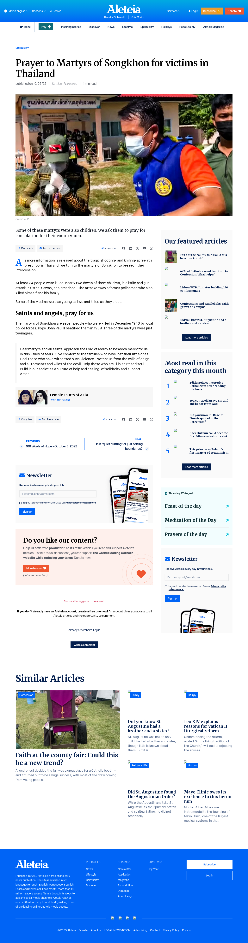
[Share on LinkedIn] (130, 248)
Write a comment (84, 645)
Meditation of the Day (190, 520)
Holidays (166, 27)
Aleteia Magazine (213, 27)
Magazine (123, 880)
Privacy (186, 930)
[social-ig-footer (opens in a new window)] (135, 918)
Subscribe (209, 11)
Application (124, 874)
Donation (123, 891)
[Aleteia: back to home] (124, 9)
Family (135, 695)
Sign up (27, 511)
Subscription (125, 885)
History (192, 765)
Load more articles (196, 337)
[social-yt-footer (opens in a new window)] (113, 918)
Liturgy (192, 695)
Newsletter (124, 869)
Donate (232, 11)
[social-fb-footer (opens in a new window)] (120, 918)
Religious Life (139, 765)
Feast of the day (183, 506)
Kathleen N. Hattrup (64, 84)
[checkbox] (20, 503)
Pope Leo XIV (187, 27)
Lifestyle (127, 27)
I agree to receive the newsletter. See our (59, 502)
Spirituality (147, 27)
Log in (195, 11)
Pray (43, 27)
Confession (26, 695)
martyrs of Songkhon (39, 323)
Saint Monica (138, 17)
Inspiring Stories (71, 27)
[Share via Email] (144, 248)
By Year (153, 869)
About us (96, 930)
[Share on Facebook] (123, 248)
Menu (27, 27)
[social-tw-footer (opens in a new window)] (127, 918)
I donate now (34, 568)
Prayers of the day (186, 534)
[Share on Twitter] (137, 248)
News (111, 27)
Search (57, 11)
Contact (155, 930)
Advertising (125, 896)
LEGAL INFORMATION (117, 930)
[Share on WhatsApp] (151, 248)
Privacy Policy (171, 930)
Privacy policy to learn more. (80, 502)
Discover (94, 27)
